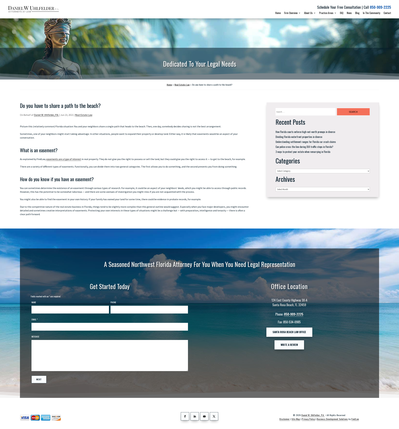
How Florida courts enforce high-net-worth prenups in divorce (305, 132)
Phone (113, 302)
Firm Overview (291, 13)
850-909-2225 (380, 7)
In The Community (371, 13)
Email (34, 319)
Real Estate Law (83, 114)
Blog (357, 13)
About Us (308, 13)
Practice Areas (326, 13)
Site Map (296, 419)
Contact (387, 13)
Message (35, 336)
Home (278, 13)
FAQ (341, 13)
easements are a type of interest (63, 159)
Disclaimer (284, 419)
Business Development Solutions (332, 419)
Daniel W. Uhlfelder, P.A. (46, 114)
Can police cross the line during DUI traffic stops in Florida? (304, 147)
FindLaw (355, 419)
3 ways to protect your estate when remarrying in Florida (303, 152)
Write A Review (289, 345)
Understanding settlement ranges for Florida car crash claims (306, 142)
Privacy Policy (308, 419)
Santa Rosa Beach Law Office (289, 332)
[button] (394, 424)
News (349, 13)
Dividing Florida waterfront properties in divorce (299, 137)
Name (33, 302)
